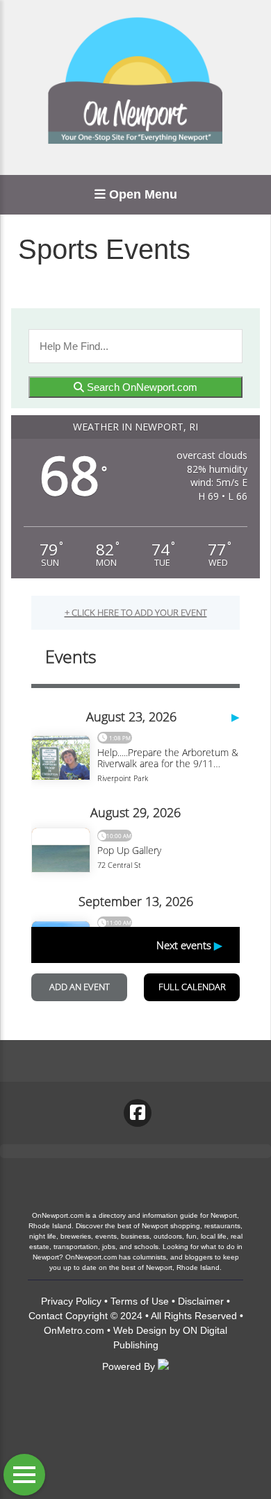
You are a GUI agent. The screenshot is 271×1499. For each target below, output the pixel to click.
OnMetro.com (74, 1330)
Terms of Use (139, 1301)
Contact (45, 1315)
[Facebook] (137, 1113)
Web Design (140, 1330)
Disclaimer (201, 1301)
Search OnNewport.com (140, 387)
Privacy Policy (71, 1301)
